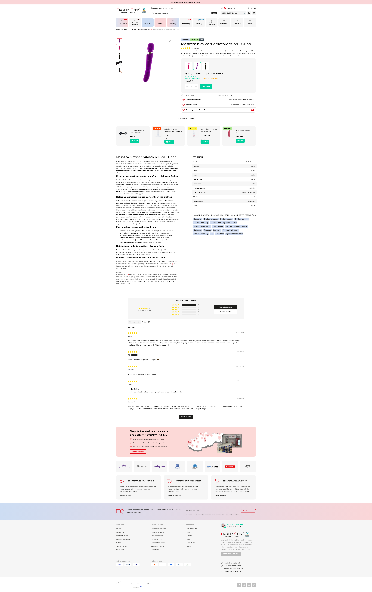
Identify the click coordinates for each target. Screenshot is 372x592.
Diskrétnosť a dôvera (158, 542)
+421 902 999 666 (235, 525)
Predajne (189, 535)
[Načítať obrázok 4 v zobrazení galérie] (119, 63)
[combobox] (184, 13)
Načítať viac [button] (186, 416)
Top (212, 234)
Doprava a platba (157, 535)
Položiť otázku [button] (225, 312)
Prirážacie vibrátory (230, 230)
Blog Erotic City (191, 528)
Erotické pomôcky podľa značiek (224, 223)
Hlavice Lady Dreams (202, 226)
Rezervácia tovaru (157, 539)
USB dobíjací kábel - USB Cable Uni (137, 132)
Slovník (118, 542)
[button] (186, 48)
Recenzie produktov (123, 539)
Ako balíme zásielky (157, 532)
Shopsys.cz (136, 587)
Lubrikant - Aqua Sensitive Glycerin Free (173, 130)
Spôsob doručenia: (230, 12)
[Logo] (132, 10)
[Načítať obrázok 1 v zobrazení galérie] (119, 41)
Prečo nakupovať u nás (159, 528)
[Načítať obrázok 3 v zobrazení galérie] (119, 56)
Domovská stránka (122, 29)
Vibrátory (220, 234)
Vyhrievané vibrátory (234, 234)
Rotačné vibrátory (201, 234)
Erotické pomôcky (201, 223)
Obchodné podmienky (158, 546)
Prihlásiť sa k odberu (248, 511)
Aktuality (189, 532)
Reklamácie (155, 549)
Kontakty (189, 539)
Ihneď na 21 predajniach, (201, 78)
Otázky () (146, 322)
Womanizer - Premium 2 (244, 132)
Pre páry (207, 230)
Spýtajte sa (120, 549)
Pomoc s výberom (122, 535)
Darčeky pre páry (211, 219)
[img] (132, 333)
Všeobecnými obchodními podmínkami (141, 583)
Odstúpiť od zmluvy (231, 553)
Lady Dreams (218, 226)
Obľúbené (198, 230)
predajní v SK (229, 8)
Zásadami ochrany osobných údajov (211, 514)
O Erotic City (190, 542)
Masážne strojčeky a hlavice (141, 29)
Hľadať (214, 13)
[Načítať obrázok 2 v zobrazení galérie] (119, 49)
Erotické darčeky (241, 219)
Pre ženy (216, 230)
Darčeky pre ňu (226, 219)
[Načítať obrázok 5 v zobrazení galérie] (119, 70)
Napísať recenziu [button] (225, 307)
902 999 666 (165, 8)
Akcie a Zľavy (120, 532)
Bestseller (198, 219)
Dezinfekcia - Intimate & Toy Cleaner (209, 130)
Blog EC (253, 8)
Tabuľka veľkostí (121, 546)
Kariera (188, 546)
